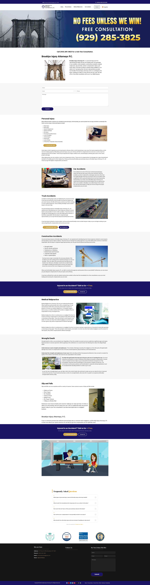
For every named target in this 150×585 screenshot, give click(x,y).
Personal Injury (68, 6)
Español (106, 7)
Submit (47, 109)
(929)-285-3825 (42, 553)
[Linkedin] (71, 583)
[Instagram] (78, 583)
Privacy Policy (90, 582)
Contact (97, 7)
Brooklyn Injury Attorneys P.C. (77, 60)
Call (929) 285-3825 (50, 145)
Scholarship (107, 582)
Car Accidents (88, 6)
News (86, 582)
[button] (68, 7)
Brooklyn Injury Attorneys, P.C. (54, 417)
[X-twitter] (76, 583)
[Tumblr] (80, 583)
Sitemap (103, 582)
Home (62, 6)
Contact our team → (79, 524)
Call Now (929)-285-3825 (102, 2)
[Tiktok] (73, 583)
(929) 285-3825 (66, 52)
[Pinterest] (74, 583)
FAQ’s (100, 582)
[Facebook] (67, 583)
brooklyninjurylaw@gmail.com (43, 555)
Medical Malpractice (78, 6)
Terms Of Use (95, 582)
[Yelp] (69, 583)
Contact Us (65, 227)
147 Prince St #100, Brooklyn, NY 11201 (51, 2)
